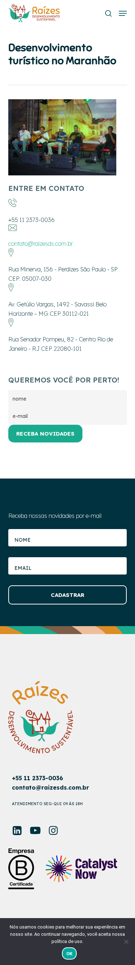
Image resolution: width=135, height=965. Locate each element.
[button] (123, 13)
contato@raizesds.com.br (40, 243)
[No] (126, 941)
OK (69, 953)
